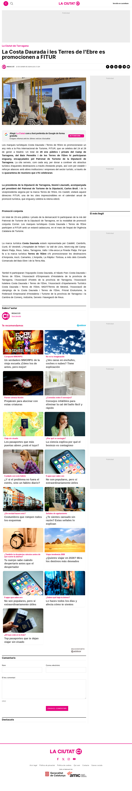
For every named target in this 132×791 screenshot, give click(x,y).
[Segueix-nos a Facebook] (57, 759)
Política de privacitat (47, 765)
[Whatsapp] (120, 66)
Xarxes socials (96, 765)
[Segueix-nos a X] (63, 759)
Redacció (10, 66)
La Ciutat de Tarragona (15, 45)
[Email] (128, 66)
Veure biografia (16, 316)
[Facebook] (107, 66)
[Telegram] (124, 66)
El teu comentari (8, 678)
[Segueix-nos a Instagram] (68, 759)
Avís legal (33, 765)
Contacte (85, 765)
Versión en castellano (121, 3)
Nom (4, 665)
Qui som (77, 765)
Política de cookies (64, 765)
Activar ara (75, 136)
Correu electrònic (53, 665)
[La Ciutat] (69, 3)
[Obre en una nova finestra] (55, 774)
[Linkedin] (116, 66)
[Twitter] (111, 66)
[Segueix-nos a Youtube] (74, 759)
